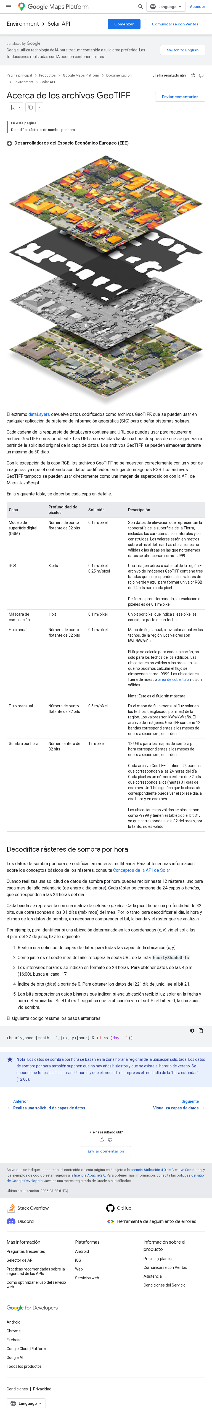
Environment (23, 23)
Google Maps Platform (81, 75)
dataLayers (39, 414)
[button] (68, 143)
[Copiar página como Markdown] (31, 107)
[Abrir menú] (8, 6)
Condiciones (17, 1389)
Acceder (197, 6)
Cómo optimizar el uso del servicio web (36, 1284)
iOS (78, 1260)
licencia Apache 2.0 (89, 1175)
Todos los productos (24, 1366)
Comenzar (124, 24)
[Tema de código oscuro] (192, 1030)
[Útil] (193, 75)
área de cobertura (173, 679)
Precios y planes (158, 1258)
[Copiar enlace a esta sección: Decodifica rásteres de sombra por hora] (133, 850)
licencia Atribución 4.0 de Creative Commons (166, 1170)
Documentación (119, 75)
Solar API (59, 23)
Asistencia (153, 1276)
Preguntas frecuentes (26, 1251)
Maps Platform (69, 6)
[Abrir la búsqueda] (140, 6)
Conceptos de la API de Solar (141, 870)
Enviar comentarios (180, 96)
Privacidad (42, 1389)
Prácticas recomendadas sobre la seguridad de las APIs (36, 1271)
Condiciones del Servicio (165, 1285)
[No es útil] (201, 75)
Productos (47, 75)
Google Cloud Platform (26, 1348)
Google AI (15, 1357)
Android (82, 1251)
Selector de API (20, 1260)
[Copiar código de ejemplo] (201, 1030)
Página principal (19, 75)
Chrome (14, 1331)
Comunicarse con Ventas (175, 24)
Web (79, 1269)
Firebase (14, 1340)
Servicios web (87, 1278)
